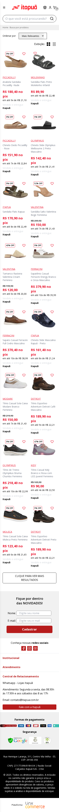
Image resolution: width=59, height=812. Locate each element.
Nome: (12, 613)
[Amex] (49, 725)
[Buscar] (52, 19)
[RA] (47, 740)
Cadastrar (29, 629)
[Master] (28, 725)
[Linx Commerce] (35, 805)
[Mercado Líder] (35, 740)
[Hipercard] (36, 725)
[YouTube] (35, 648)
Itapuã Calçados (24, 7)
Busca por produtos (19, 27)
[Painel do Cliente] (50, 7)
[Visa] (21, 725)
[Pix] (56, 725)
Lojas (45, 7)
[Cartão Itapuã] (8, 725)
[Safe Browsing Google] (17, 740)
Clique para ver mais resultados (29, 578)
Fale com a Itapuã (29, 707)
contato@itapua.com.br (24, 700)
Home (5, 27)
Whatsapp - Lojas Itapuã (18, 683)
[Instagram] (29, 648)
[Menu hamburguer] (4, 7)
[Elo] (43, 725)
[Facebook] (23, 648)
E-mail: (12, 620)
